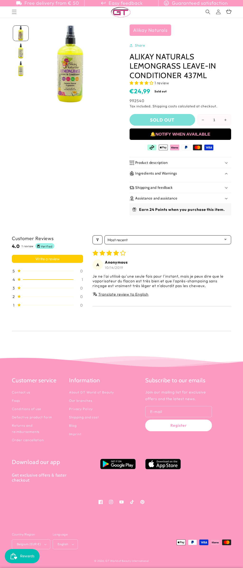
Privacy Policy (81, 409)
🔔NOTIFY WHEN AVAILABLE (180, 134)
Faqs (16, 400)
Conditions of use (26, 409)
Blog (73, 425)
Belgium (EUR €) (29, 544)
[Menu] (14, 12)
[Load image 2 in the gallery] (20, 51)
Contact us (21, 392)
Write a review (47, 258)
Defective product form (32, 417)
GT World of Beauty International (127, 561)
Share (140, 45)
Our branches (80, 400)
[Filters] (98, 239)
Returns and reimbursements (25, 428)
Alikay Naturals (150, 30)
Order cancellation (28, 440)
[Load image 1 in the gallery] (20, 33)
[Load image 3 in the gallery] (20, 68)
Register (178, 425)
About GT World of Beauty (91, 392)
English (63, 544)
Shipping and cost (84, 417)
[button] (208, 12)
